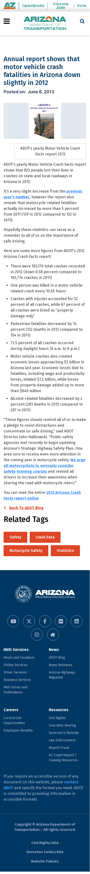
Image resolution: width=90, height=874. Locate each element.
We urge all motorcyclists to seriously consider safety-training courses (44, 466)
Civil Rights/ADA (45, 843)
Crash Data (45, 537)
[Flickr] (61, 621)
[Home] (45, 24)
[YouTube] (13, 621)
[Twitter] (29, 621)
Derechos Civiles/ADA (45, 852)
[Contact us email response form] (53, 635)
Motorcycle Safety (26, 550)
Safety (15, 537)
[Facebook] (45, 621)
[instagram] (37, 635)
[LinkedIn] (77, 621)
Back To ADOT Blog (26, 508)
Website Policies (45, 861)
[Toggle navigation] (7, 21)
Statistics (65, 550)
